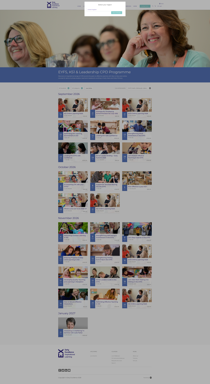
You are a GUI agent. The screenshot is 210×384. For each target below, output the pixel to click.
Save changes (117, 12)
